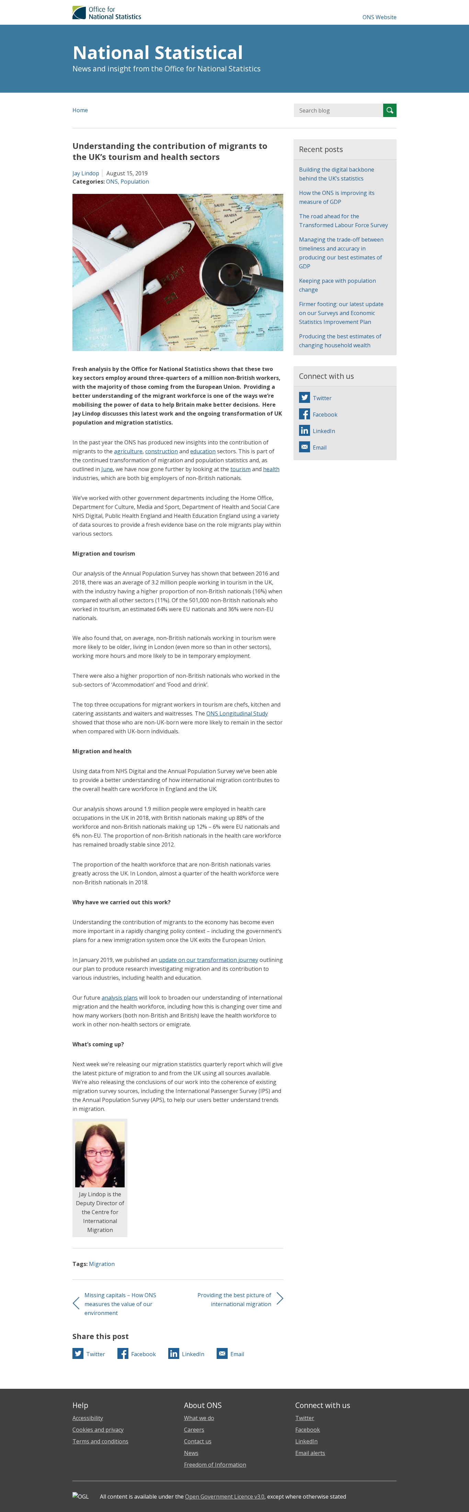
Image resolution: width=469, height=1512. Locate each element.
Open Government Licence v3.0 (224, 1496)
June (107, 469)
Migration (102, 1264)
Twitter (304, 1418)
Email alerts (310, 1453)
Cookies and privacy (98, 1429)
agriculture (128, 451)
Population (135, 181)
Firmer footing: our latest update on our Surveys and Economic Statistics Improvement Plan (341, 313)
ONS (112, 181)
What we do (199, 1418)
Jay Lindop (85, 173)
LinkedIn (306, 1441)
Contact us (197, 1441)
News (191, 1453)
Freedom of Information (215, 1464)
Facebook (307, 1429)
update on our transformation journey (208, 960)
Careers (194, 1429)
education (203, 451)
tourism (240, 469)
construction (161, 451)
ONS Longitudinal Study (237, 713)
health (271, 469)
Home (80, 110)
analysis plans (120, 997)
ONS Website (380, 17)
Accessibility (87, 1418)
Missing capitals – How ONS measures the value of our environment (120, 1304)
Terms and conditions (100, 1441)
